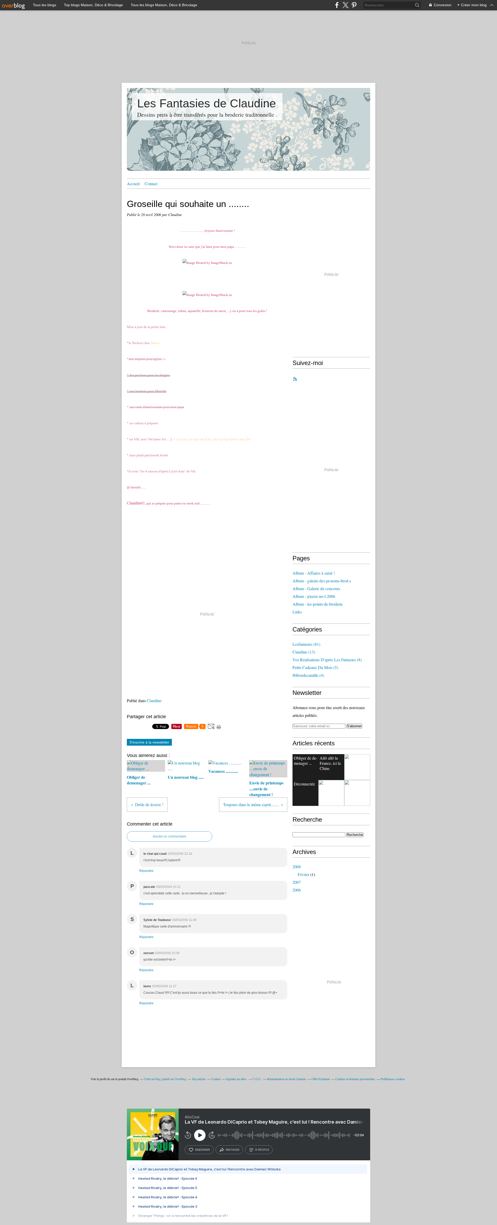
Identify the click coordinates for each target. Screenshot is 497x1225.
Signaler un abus (236, 1079)
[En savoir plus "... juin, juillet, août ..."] (357, 767)
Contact (151, 183)
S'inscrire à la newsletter (149, 742)
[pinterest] (354, 5)
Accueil (133, 183)
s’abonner (202, 1149)
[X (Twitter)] (345, 5)
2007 (297, 882)
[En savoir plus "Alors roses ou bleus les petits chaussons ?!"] (331, 793)
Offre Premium (320, 1079)
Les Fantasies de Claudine (206, 103)
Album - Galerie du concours (316, 588)
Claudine (154, 700)
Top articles (199, 1079)
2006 (297, 890)
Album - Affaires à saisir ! (314, 573)
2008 (297, 866)
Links (297, 611)
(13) (304, 652)
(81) (306, 644)
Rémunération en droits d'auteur (286, 1079)
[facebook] (337, 5)
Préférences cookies (393, 1079)
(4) (308, 675)
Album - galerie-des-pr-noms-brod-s (322, 580)
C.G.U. (257, 1079)
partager (232, 1149)
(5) (315, 667)
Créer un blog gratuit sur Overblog (165, 1079)
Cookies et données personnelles (355, 1079)
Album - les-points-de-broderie (318, 604)
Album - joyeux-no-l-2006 (314, 596)
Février (303, 874)
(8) (327, 659)
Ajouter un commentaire (169, 836)
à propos (262, 1149)
